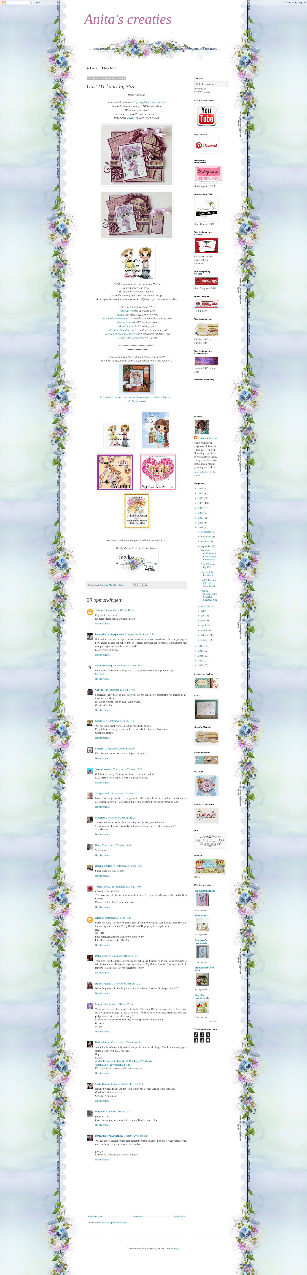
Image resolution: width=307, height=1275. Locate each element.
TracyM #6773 (103, 886)
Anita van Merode (207, 438)
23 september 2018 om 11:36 (120, 720)
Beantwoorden (102, 623)
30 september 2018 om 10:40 (125, 1042)
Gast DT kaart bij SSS (208, 566)
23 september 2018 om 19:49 (116, 845)
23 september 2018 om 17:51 (125, 793)
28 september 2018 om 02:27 (127, 983)
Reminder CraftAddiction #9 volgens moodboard (209, 555)
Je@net (99, 610)
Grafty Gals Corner (128, 337)
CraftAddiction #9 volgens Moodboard (208, 583)
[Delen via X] (139, 585)
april (204, 625)
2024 (201, 498)
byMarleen (201, 915)
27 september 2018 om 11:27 (123, 955)
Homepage (138, 1216)
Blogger (175, 1248)
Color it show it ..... (163, 397)
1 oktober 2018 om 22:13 (131, 1084)
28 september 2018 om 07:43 (118, 1004)
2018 (201, 527)
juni (203, 615)
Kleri (98, 918)
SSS (101, 397)
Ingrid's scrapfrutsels (202, 996)
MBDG (121, 314)
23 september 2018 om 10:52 (128, 665)
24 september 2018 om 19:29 (127, 865)
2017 (201, 646)
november (206, 536)
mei (203, 620)
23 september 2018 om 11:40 (119, 748)
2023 (201, 503)
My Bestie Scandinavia (121, 330)
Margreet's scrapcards (201, 941)
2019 (201, 522)
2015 (201, 655)
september (206, 546)
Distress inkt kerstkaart (207, 573)
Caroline (99, 689)
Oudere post (180, 1216)
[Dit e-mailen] (133, 585)
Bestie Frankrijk (127, 322)
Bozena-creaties (103, 866)
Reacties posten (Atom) (114, 1222)
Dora (98, 845)
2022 (201, 508)
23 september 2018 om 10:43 (119, 610)
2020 (201, 517)
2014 (201, 660)
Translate (206, 92)
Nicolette (100, 721)
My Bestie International (116, 318)
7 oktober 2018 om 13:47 (136, 1135)
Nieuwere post (95, 1216)
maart (204, 630)
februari (205, 635)
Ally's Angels (127, 310)
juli (203, 610)
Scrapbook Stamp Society (151, 102)
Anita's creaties (128, 19)
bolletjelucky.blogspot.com (109, 634)
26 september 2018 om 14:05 (126, 886)
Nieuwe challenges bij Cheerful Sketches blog (209, 595)
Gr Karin (99, 673)
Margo (98, 1004)
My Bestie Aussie (136, 401)
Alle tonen (213, 1021)
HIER (132, 117)
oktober (205, 541)
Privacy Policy (109, 68)
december (206, 531)
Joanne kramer (103, 769)
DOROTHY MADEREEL (109, 1135)
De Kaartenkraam (205, 891)
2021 (201, 512)
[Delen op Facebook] (143, 585)
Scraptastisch (102, 793)
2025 (201, 493)
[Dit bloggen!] (136, 585)
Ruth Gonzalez (103, 983)
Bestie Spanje (126, 326)
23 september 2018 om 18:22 (121, 817)
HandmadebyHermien (204, 969)
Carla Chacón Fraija (106, 1084)
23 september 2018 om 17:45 (127, 769)
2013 (201, 665)
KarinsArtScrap (103, 665)
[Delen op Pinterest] (146, 585)
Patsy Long (101, 956)
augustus (206, 606)
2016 (201, 650)
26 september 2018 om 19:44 (116, 917)
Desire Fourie (102, 1042)
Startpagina (92, 68)
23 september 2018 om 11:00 (120, 689)
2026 (201, 488)
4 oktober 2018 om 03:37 (119, 1111)
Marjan (99, 748)
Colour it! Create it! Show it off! (122, 333)
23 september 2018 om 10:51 (139, 634)
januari (205, 640)
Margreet (100, 817)
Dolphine (100, 1111)
